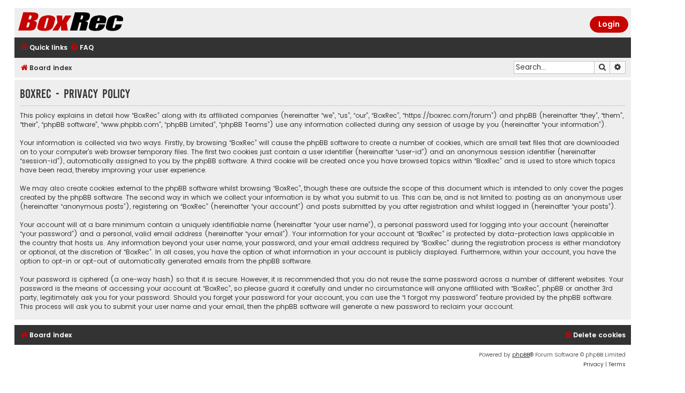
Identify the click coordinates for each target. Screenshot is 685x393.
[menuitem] (82, 48)
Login (609, 24)
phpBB (521, 355)
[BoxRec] (97, 23)
